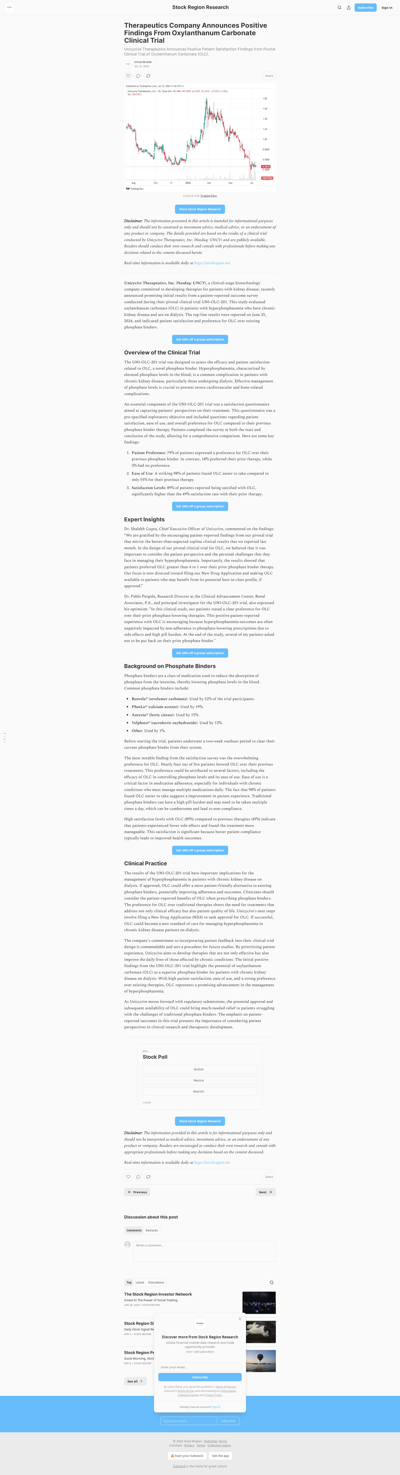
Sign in (387, 7)
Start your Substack (189, 1456)
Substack (179, 1466)
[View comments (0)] (138, 76)
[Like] (128, 76)
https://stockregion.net (212, 263)
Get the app (220, 1456)
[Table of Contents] (5, 737)
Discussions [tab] (156, 1282)
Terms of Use (186, 1391)
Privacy (189, 1445)
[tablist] (142, 1230)
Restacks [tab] (152, 1230)
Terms (201, 1445)
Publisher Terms (215, 1441)
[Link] (118, 352)
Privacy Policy (213, 1395)
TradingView (208, 196)
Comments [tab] (134, 1230)
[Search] (339, 7)
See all (133, 1381)
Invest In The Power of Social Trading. (151, 1300)
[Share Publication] (349, 7)
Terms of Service (226, 1387)
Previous (140, 1192)
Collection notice (219, 1445)
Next (263, 1192)
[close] (240, 1318)
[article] (200, 1303)
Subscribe (365, 7)
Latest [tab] (140, 1282)
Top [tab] (129, 1282)
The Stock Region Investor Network (158, 1294)
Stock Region (142, 62)
